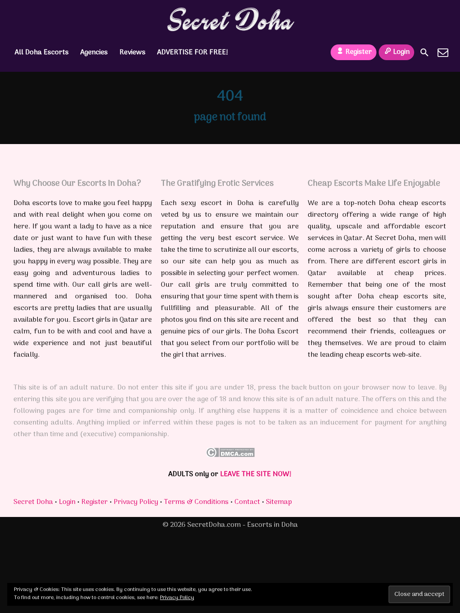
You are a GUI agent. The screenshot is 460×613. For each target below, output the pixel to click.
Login (401, 52)
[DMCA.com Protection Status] (230, 455)
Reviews (132, 52)
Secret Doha (33, 502)
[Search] (424, 52)
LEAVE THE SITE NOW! (256, 474)
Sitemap (279, 502)
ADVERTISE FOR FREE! (192, 52)
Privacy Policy (136, 502)
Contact (247, 502)
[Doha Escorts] (230, 19)
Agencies (94, 52)
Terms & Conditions (196, 502)
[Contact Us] (443, 52)
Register (358, 52)
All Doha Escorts (42, 52)
